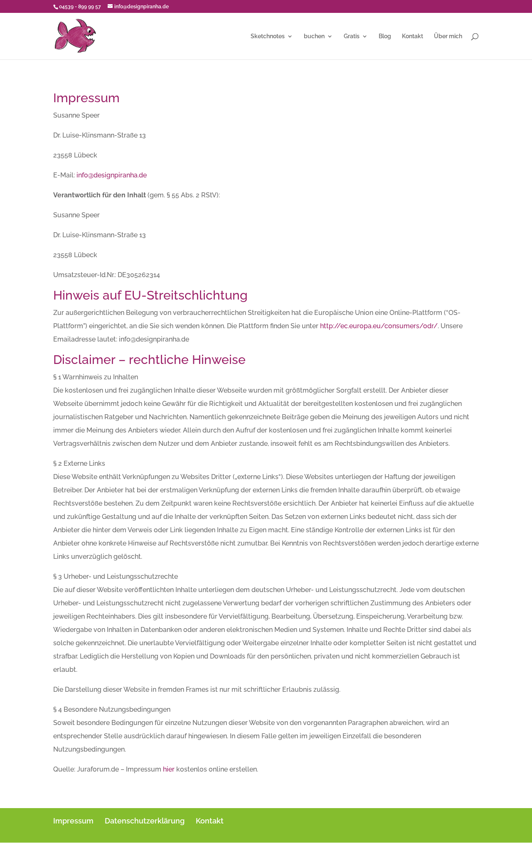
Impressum (73, 820)
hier (169, 769)
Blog (385, 36)
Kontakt (412, 36)
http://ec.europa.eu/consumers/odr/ (379, 326)
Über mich (448, 36)
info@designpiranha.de (111, 175)
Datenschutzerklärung (145, 820)
